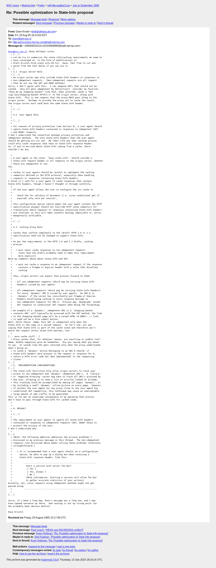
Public (41, 5)
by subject (80, 550)
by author (93, 550)
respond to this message (42, 546)
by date (57, 550)
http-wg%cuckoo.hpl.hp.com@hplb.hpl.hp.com (39, 42)
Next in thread (105, 23)
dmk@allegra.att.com (43, 31)
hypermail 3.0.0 (50, 559)
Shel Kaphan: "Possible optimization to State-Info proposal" (67, 537)
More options (68, 19)
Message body (39, 19)
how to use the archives (32, 553)
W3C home (12, 5)
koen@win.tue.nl (21, 38)
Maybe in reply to (86, 23)
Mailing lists (28, 5)
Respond (54, 19)
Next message (44, 23)
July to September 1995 (86, 5)
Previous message (64, 23)
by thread (68, 550)
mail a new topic (66, 546)
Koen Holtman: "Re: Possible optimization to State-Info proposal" (72, 533)
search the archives (58, 553)
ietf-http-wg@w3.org (58, 5)
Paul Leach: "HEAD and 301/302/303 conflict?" (57, 530)
